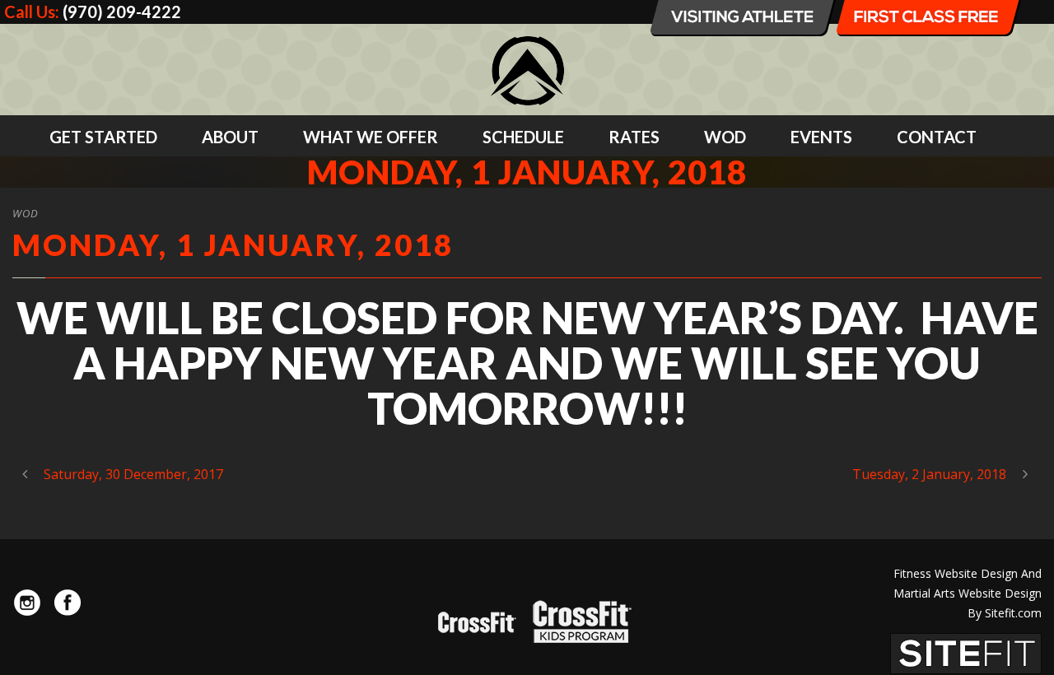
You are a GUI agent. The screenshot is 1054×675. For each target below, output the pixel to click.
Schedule (523, 137)
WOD (725, 137)
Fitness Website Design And (967, 573)
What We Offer (370, 137)
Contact (937, 137)
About (230, 137)
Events (821, 137)
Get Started (103, 137)
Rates (634, 137)
